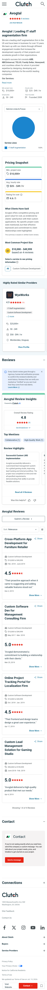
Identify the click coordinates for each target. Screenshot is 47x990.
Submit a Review (22, 519)
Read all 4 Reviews (23, 492)
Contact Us (7, 918)
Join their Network (16, 23)
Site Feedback (8, 911)
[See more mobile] (35, 595)
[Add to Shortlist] (41, 986)
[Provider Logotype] (5, 14)
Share (39, 538)
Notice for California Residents (13, 970)
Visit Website (8, 985)
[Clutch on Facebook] (4, 927)
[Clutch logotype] (23, 4)
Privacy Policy (7, 961)
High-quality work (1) (33, 440)
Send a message (14, 860)
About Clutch (7, 937)
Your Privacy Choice (9, 966)
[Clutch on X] (13, 927)
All (8, 268)
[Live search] (43, 4)
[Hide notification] (41, 371)
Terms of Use (7, 975)
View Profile (23, 347)
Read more (7, 83)
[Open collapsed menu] (4, 4)
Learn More (12, 387)
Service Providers (10, 950)
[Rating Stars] (15, 302)
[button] (20, 529)
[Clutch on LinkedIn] (42, 927)
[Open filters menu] (42, 529)
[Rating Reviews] (14, 18)
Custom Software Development (26, 268)
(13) (23, 302)
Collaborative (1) (12, 440)
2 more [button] (11, 316)
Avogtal (15, 13)
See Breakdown (22, 428)
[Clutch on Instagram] (23, 927)
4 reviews (25, 18)
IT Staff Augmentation (17, 148)
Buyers (5, 944)
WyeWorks (22, 295)
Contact (26, 986)
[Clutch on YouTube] (32, 927)
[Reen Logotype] (9, 295)
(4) (29, 423)
